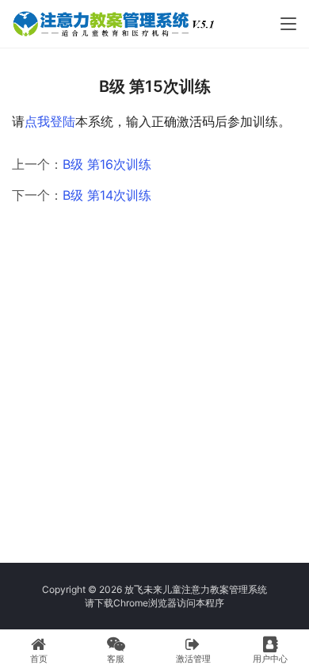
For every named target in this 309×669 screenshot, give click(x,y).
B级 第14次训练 (107, 195)
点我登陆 (50, 121)
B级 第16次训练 (107, 164)
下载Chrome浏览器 (135, 603)
